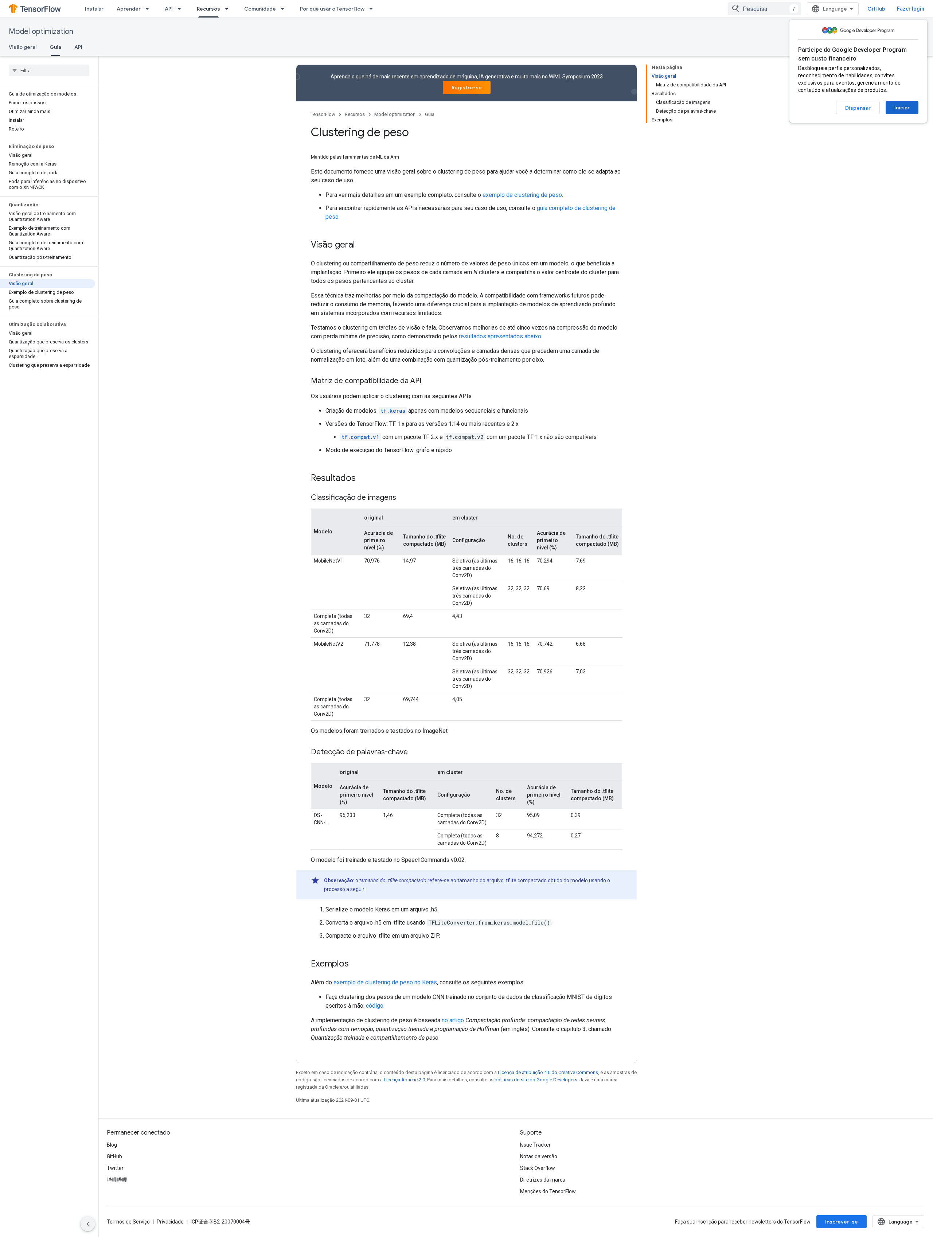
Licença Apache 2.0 (404, 1079)
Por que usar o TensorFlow (332, 8)
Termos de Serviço (128, 1222)
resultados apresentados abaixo (500, 336)
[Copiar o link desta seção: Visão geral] (362, 245)
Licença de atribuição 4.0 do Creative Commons (548, 1072)
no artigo (453, 1020)
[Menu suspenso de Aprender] (149, 8)
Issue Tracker (535, 1145)
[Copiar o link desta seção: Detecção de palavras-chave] (415, 752)
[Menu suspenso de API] (181, 8)
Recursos (208, 8)
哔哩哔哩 (117, 1180)
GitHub (876, 8)
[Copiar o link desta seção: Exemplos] (356, 964)
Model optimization (41, 31)
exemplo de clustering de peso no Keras (385, 982)
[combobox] (764, 8)
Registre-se (467, 87)
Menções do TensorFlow (548, 1191)
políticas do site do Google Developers (536, 1079)
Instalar (94, 8)
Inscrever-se (841, 1221)
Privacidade (170, 1222)
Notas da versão (538, 1156)
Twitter (115, 1168)
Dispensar (858, 108)
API (169, 8)
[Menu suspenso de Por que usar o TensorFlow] (373, 8)
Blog (112, 1145)
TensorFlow (323, 114)
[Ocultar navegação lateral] (88, 1224)
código (374, 1005)
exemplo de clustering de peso (522, 194)
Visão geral (22, 47)
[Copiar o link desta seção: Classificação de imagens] (403, 498)
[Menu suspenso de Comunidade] (284, 8)
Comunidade (260, 8)
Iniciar (902, 107)
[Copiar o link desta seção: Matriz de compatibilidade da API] (428, 381)
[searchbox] (49, 70)
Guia (55, 47)
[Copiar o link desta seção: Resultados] (363, 478)
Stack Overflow (537, 1168)
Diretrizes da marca (542, 1180)
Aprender (129, 8)
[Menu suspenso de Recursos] (229, 8)
